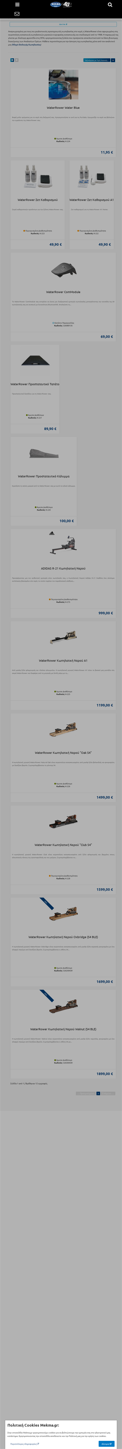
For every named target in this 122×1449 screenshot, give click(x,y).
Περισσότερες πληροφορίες (23, 1443)
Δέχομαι (106, 1443)
